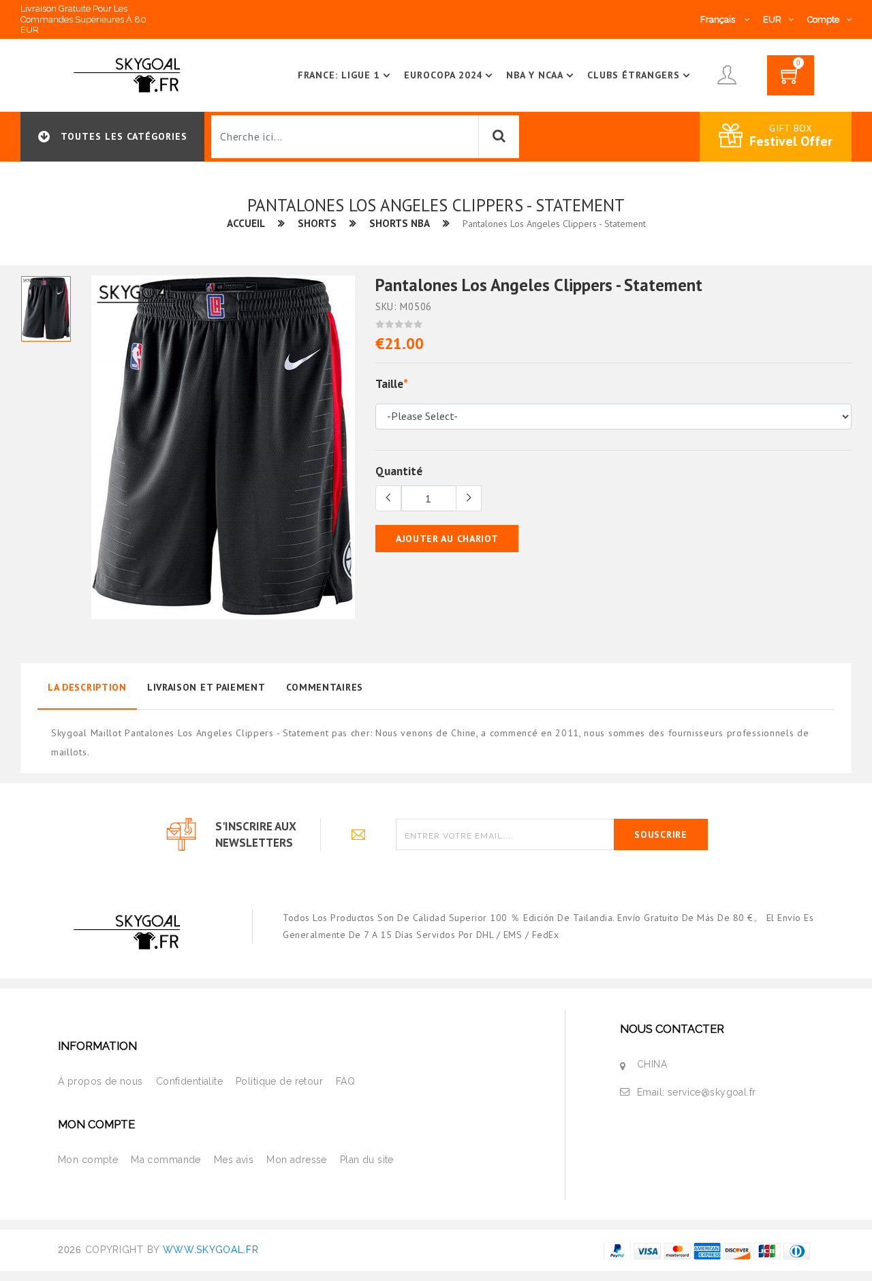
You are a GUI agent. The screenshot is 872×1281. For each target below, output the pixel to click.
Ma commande (166, 1159)
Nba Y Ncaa (534, 75)
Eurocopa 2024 (443, 75)
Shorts (317, 223)
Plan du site (367, 1159)
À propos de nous (100, 1081)
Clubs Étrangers (633, 75)
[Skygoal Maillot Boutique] (129, 74)
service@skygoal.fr (712, 1092)
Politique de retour (279, 1081)
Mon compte (88, 1159)
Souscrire (660, 834)
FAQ (345, 1081)
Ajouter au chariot (447, 538)
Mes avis (233, 1159)
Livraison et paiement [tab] (206, 687)
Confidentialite (189, 1081)
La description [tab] (87, 687)
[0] (790, 80)
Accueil (246, 223)
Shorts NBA (399, 223)
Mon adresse (296, 1159)
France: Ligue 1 (339, 75)
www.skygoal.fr (211, 1249)
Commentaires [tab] (324, 687)
